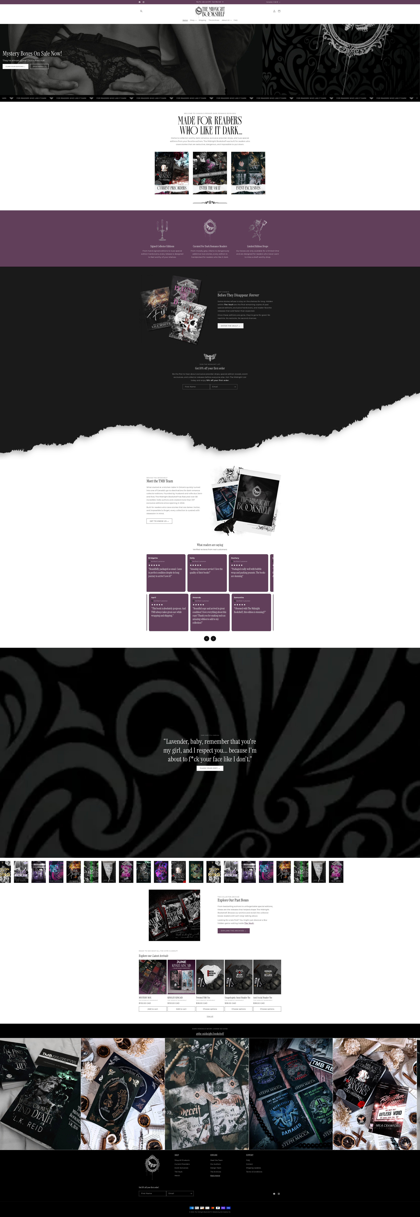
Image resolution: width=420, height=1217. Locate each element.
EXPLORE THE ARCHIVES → (233, 931)
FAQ (248, 1160)
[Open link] (172, 173)
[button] (141, 11)
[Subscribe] (234, 386)
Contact (249, 1164)
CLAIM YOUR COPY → (210, 768)
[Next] (213, 638)
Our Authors (215, 1164)
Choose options (210, 1009)
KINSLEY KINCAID (175, 997)
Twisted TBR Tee (203, 997)
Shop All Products (182, 1160)
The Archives (215, 1172)
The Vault (178, 1172)
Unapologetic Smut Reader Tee (237, 997)
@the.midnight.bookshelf (210, 1034)
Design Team (215, 1168)
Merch (177, 1176)
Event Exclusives (181, 1168)
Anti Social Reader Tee (262, 997)
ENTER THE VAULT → (230, 326)
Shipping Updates (253, 1168)
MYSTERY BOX (145, 997)
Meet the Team (216, 1160)
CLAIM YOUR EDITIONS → (15, 66)
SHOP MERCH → (39, 66)
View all (210, 1016)
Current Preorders (182, 1164)
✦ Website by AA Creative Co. (221, 1212)
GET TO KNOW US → (159, 521)
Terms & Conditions (254, 1172)
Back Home (215, 1176)
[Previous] (206, 638)
